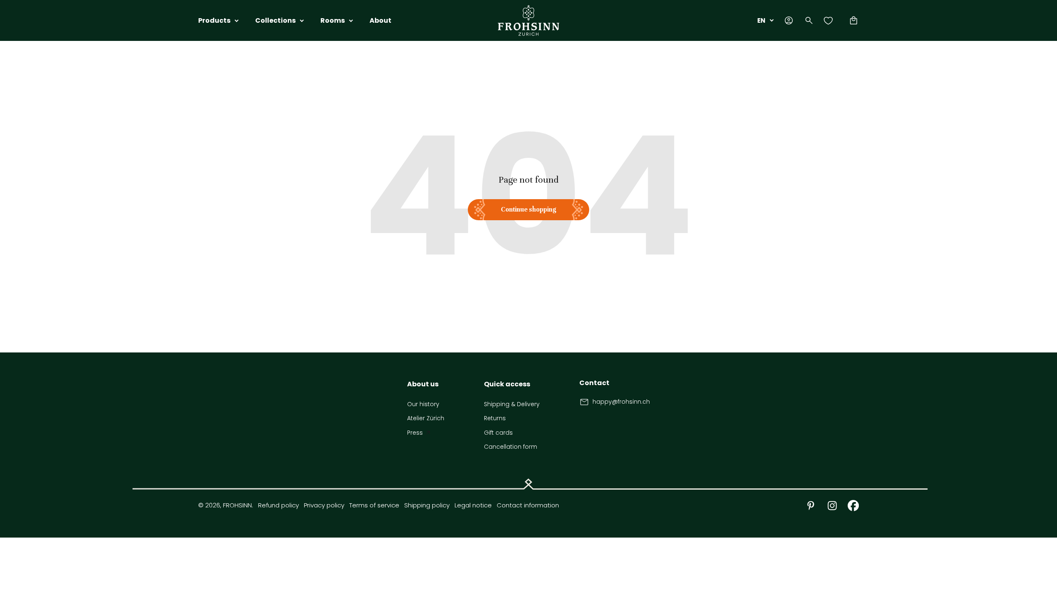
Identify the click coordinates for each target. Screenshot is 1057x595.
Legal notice (473, 505)
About (380, 20)
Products (214, 20)
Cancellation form (510, 447)
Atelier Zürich (425, 418)
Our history (423, 404)
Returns (495, 418)
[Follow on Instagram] (832, 505)
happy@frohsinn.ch (621, 401)
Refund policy (278, 505)
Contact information (528, 505)
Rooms (332, 20)
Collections (275, 20)
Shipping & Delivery (512, 404)
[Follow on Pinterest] (810, 505)
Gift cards (498, 432)
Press (415, 432)
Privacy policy (324, 505)
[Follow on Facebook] (853, 505)
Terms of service (374, 505)
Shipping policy (427, 505)
